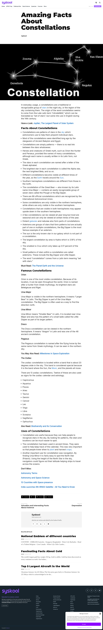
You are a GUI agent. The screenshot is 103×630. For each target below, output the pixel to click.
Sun (62, 178)
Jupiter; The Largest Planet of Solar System (53, 123)
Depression (77, 506)
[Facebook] (33, 524)
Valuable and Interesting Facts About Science (35, 507)
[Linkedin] (40, 524)
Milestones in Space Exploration (54, 353)
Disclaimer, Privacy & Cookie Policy (85, 627)
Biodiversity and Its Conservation (46, 426)
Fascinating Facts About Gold (41, 551)
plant (52, 449)
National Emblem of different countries (48, 536)
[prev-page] (22, 578)
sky (63, 132)
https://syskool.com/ (36, 517)
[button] (100, 613)
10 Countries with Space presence (37, 482)
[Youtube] (48, 524)
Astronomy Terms (29, 473)
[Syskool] (26, 2)
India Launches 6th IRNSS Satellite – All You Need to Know (48, 487)
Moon (54, 368)
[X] (44, 524)
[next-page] (24, 578)
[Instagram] (37, 524)
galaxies (34, 221)
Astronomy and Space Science (35, 478)
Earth (39, 178)
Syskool (24, 36)
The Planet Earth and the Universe (48, 266)
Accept (84, 624)
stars (44, 107)
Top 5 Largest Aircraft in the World (45, 566)
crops (69, 449)
